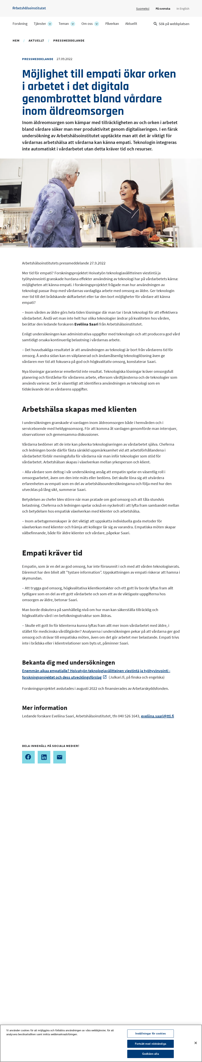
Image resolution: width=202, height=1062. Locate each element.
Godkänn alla (150, 1053)
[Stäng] (195, 1043)
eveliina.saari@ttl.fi (157, 715)
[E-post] (59, 757)
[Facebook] (28, 757)
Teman (64, 23)
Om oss (87, 23)
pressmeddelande (69, 40)
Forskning (20, 23)
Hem (16, 40)
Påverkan (112, 23)
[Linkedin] (44, 757)
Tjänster (40, 23)
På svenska (163, 8)
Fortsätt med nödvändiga (150, 1043)
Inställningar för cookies (150, 1033)
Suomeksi (142, 8)
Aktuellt (131, 23)
